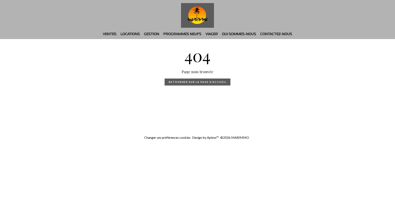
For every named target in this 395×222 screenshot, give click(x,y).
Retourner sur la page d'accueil (197, 81)
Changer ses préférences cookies (167, 137)
